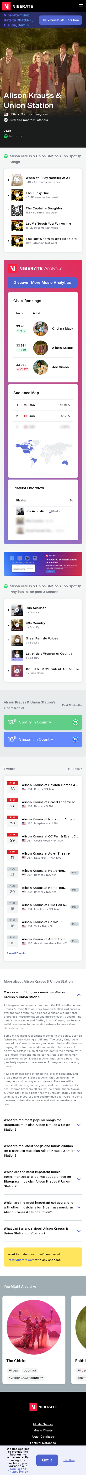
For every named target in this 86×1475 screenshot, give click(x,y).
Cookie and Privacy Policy (18, 1470)
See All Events (16, 953)
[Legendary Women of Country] (17, 656)
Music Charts (43, 1430)
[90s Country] (17, 625)
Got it (47, 1460)
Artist (36, 313)
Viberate (17, 6)
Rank (19, 313)
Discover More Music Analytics (42, 282)
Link (50, 511)
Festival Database (43, 1443)
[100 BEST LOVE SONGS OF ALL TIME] (17, 671)
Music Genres (43, 1424)
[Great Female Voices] (17, 640)
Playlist (21, 500)
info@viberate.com (21, 1260)
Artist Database (43, 1437)
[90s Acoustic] (17, 610)
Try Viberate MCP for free (61, 20)
